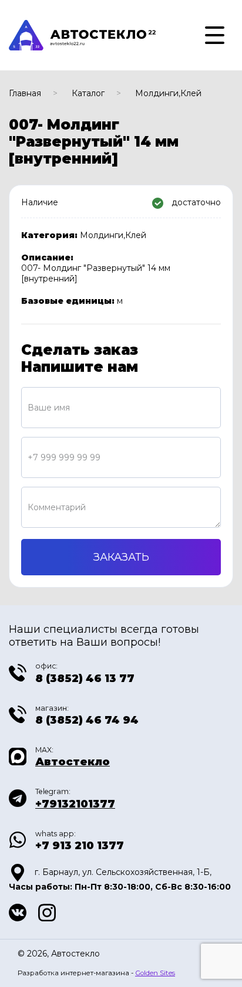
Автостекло (72, 761)
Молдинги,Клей (168, 93)
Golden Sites (155, 973)
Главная (25, 93)
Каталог (88, 93)
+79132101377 (75, 804)
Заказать (121, 557)
